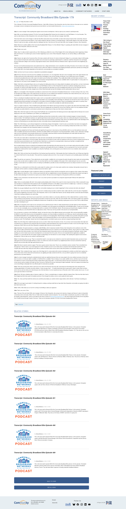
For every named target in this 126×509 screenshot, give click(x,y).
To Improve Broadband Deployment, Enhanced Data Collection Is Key (95, 238)
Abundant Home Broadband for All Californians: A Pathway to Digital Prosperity (95, 207)
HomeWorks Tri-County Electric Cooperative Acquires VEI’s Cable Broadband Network (107, 139)
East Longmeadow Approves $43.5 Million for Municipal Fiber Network (107, 80)
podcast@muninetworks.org (57, 296)
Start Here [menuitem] (106, 11)
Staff (17, 21)
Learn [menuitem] (97, 11)
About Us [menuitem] (57, 11)
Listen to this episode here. (68, 26)
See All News (51, 487)
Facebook (88, 5)
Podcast (101, 181)
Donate (78, 5)
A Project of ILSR (62, 5)
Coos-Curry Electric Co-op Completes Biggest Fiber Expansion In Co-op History (107, 120)
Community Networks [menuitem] (84, 11)
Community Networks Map (101, 175)
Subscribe (54, 502)
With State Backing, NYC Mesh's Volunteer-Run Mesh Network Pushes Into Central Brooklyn (107, 100)
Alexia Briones (39, 324)
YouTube (99, 5)
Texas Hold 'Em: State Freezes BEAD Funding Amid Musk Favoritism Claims (106, 27)
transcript (20, 304)
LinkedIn (96, 5)
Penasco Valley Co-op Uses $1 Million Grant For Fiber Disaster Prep (107, 64)
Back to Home (51, 481)
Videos (101, 187)
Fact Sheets (101, 193)
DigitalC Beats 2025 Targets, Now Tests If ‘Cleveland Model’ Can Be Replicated (107, 159)
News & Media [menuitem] (68, 11)
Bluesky (84, 5)
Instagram (92, 5)
